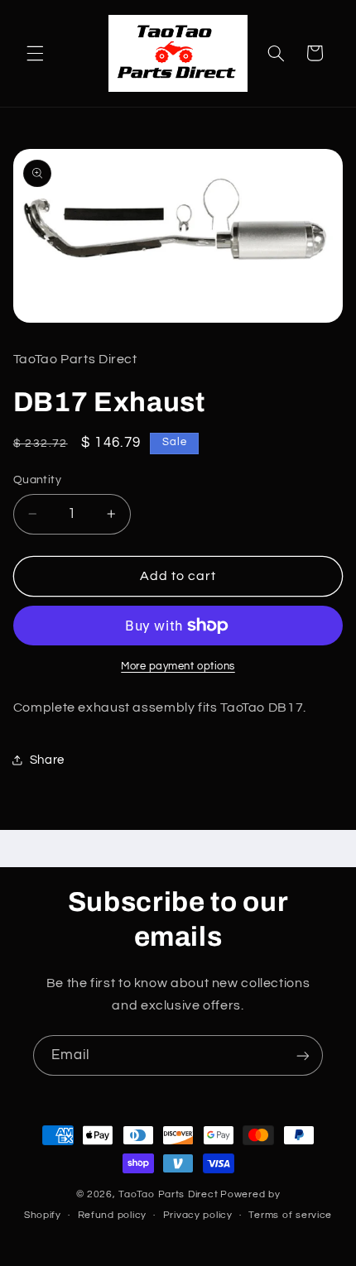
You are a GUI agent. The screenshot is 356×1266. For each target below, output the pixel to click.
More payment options (178, 666)
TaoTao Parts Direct (168, 1194)
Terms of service (290, 1215)
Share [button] (47, 760)
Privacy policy (198, 1215)
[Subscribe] (303, 1055)
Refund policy (112, 1215)
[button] (35, 53)
